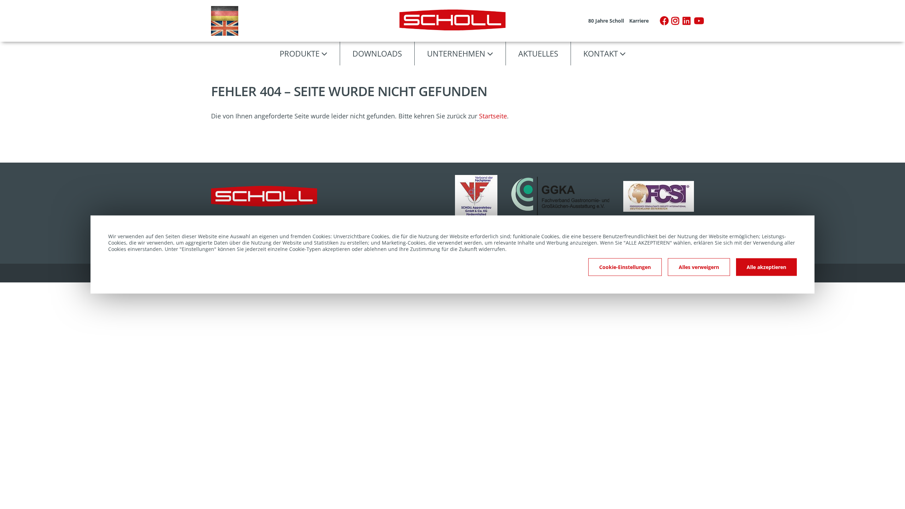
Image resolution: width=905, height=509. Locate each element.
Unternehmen (456, 53)
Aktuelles (538, 53)
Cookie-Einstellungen (625, 267)
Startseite (493, 116)
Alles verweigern (699, 267)
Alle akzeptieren (766, 267)
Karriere (639, 21)
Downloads (377, 53)
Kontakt (600, 53)
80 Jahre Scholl (606, 21)
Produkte (300, 53)
